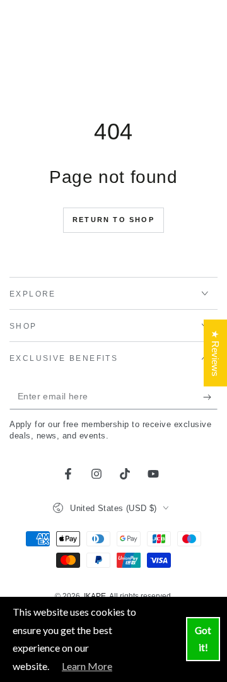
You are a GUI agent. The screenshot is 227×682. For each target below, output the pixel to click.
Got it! (203, 639)
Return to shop (113, 219)
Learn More (87, 666)
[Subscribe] (210, 397)
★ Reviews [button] (215, 352)
